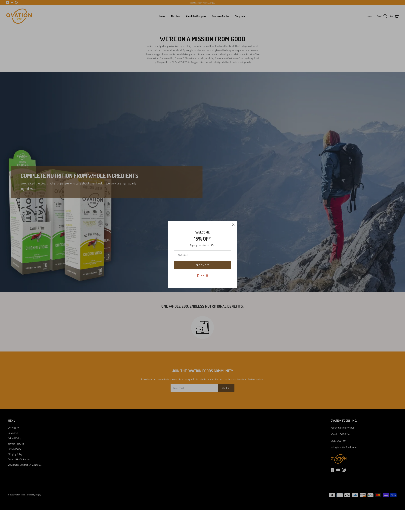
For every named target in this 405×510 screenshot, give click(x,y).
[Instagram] (207, 275)
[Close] (233, 224)
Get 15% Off (202, 265)
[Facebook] (198, 275)
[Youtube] (202, 275)
